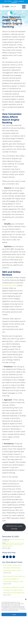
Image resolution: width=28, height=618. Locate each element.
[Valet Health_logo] (9, 6)
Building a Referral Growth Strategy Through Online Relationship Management (14, 590)
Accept (14, 614)
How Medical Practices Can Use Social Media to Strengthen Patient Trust (14, 578)
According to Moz (9, 285)
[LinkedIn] (10, 556)
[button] (26, 599)
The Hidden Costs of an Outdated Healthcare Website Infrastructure (12, 567)
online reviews (13, 544)
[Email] (13, 556)
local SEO (5, 544)
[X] (7, 556)
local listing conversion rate (15, 543)
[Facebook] (4, 556)
